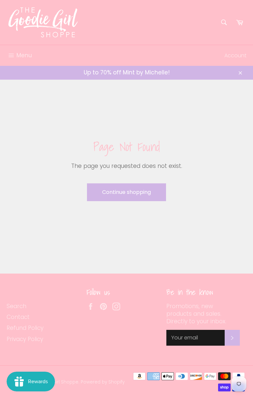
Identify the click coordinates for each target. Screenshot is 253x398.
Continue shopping (126, 192)
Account (235, 55)
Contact (18, 317)
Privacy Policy (25, 339)
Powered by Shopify (103, 382)
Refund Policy (25, 328)
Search (16, 306)
